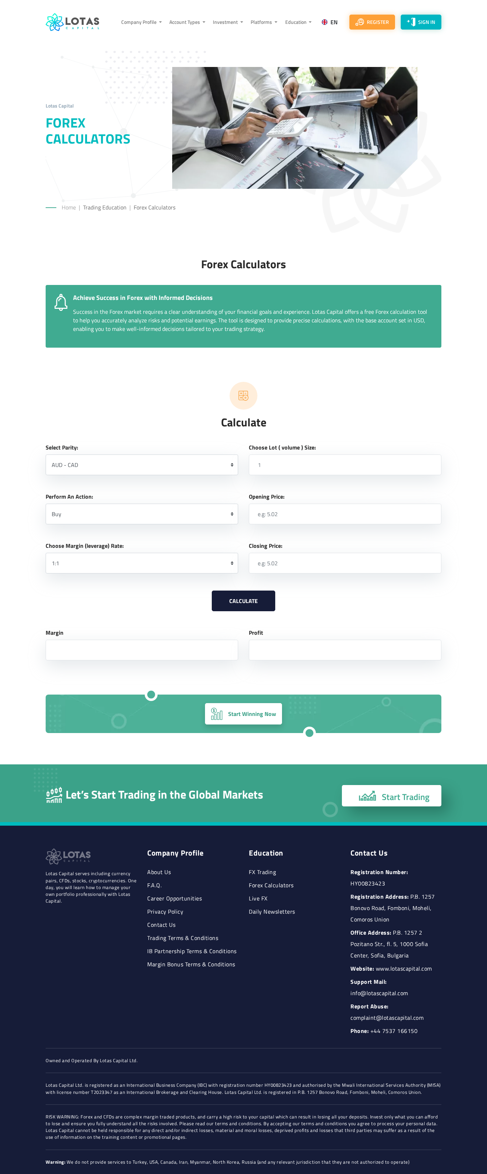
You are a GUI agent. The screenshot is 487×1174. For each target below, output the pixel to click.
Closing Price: (265, 545)
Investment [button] (226, 22)
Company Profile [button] (139, 22)
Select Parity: (62, 447)
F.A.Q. (154, 885)
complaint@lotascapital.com (387, 1017)
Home (69, 207)
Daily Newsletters (272, 911)
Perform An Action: (69, 496)
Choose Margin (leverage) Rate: (85, 545)
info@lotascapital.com (379, 993)
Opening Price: (266, 496)
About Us (159, 872)
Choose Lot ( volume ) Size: (282, 447)
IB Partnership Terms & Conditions (192, 951)
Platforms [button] (262, 22)
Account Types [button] (185, 22)
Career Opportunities (174, 898)
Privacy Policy (165, 911)
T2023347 (101, 1092)
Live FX (258, 898)
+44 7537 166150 (394, 1031)
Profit (256, 632)
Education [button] (296, 22)
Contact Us (161, 924)
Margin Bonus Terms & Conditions (191, 964)
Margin (54, 632)
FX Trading (262, 872)
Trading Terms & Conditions (182, 938)
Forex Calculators (271, 885)
